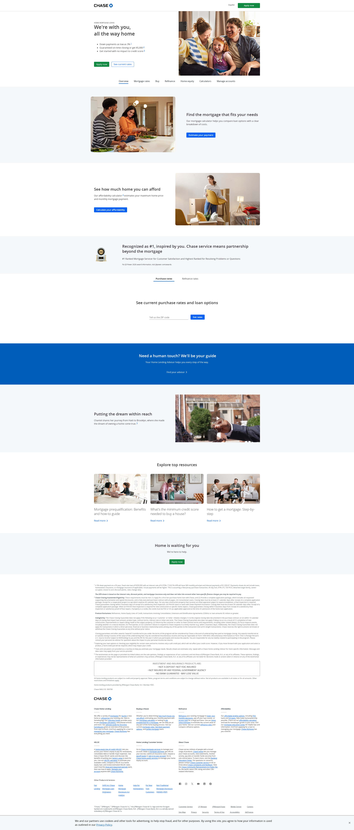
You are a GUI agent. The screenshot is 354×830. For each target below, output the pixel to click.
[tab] (163, 280)
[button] (349, 823)
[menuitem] (231, 5)
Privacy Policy (104, 824)
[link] (180, 784)
